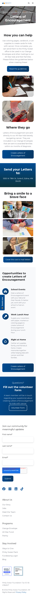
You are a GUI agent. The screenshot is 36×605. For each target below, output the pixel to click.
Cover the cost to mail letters (18, 260)
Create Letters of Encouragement (18, 154)
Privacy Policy (21, 592)
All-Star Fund (8, 532)
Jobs (4, 508)
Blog (4, 559)
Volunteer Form (18, 408)
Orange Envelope (9, 528)
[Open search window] (29, 3)
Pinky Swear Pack (10, 552)
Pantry (5, 536)
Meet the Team (9, 512)
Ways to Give (8, 548)
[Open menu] (33, 3)
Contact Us (7, 516)
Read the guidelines (18, 69)
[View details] (3, 488)
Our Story (6, 505)
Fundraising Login (10, 556)
